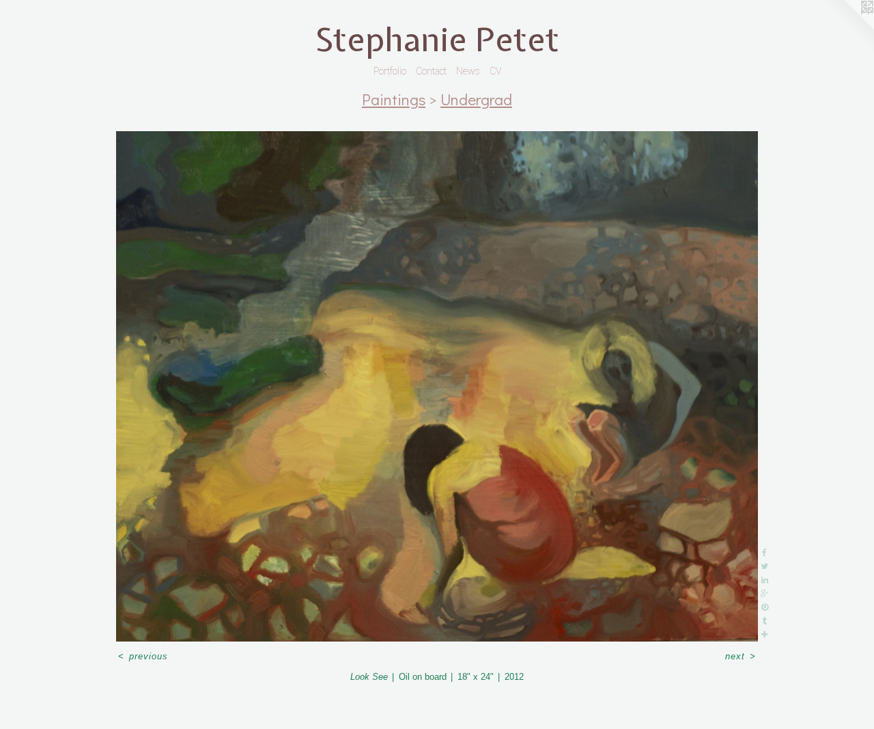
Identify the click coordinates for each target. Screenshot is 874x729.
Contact (431, 71)
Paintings (393, 99)
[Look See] (437, 386)
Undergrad (476, 99)
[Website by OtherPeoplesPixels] (846, 27)
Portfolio (389, 71)
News (468, 71)
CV (495, 71)
